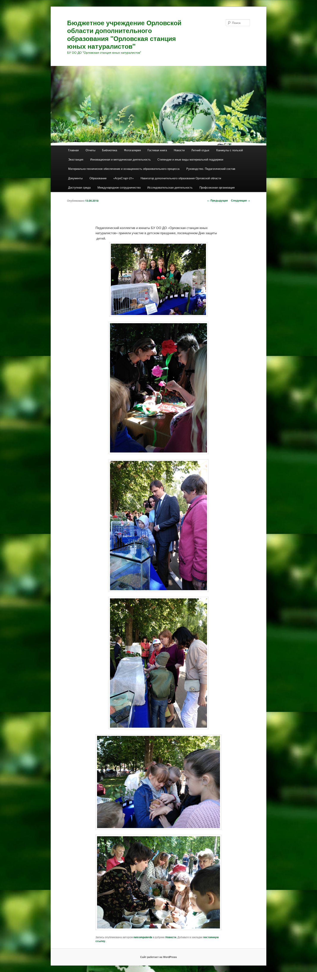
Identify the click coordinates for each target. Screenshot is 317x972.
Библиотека (109, 150)
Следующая (240, 200)
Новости (179, 150)
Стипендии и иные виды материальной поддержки (190, 159)
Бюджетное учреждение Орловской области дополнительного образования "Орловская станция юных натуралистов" (124, 34)
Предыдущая (217, 200)
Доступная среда (79, 187)
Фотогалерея (132, 150)
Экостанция (75, 159)
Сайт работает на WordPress (158, 957)
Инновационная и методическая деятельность (120, 159)
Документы (75, 178)
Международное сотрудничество (119, 187)
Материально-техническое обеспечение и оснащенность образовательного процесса (123, 169)
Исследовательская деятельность (170, 187)
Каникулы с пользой (229, 150)
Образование (98, 178)
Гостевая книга (157, 150)
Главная (73, 150)
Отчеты (90, 150)
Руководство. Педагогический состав (210, 169)
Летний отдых (200, 150)
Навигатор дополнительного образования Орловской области (181, 178)
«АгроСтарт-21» (123, 178)
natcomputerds (142, 937)
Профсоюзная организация (217, 187)
